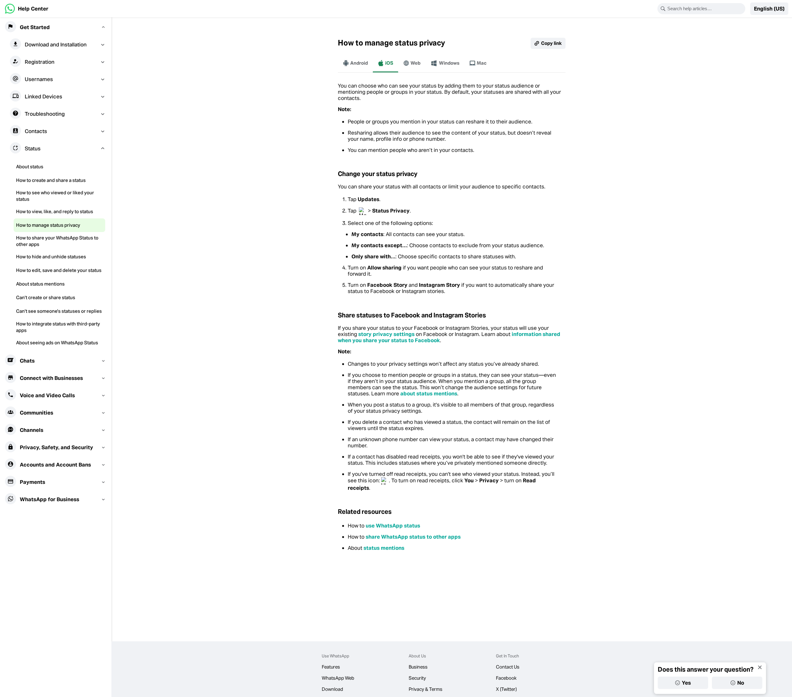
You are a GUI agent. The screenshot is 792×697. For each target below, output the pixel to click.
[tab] (355, 63)
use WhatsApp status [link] (393, 525)
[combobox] (705, 8)
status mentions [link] (384, 547)
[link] (26, 9)
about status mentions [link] (428, 393)
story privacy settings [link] (386, 334)
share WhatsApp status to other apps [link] (413, 536)
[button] (769, 8)
